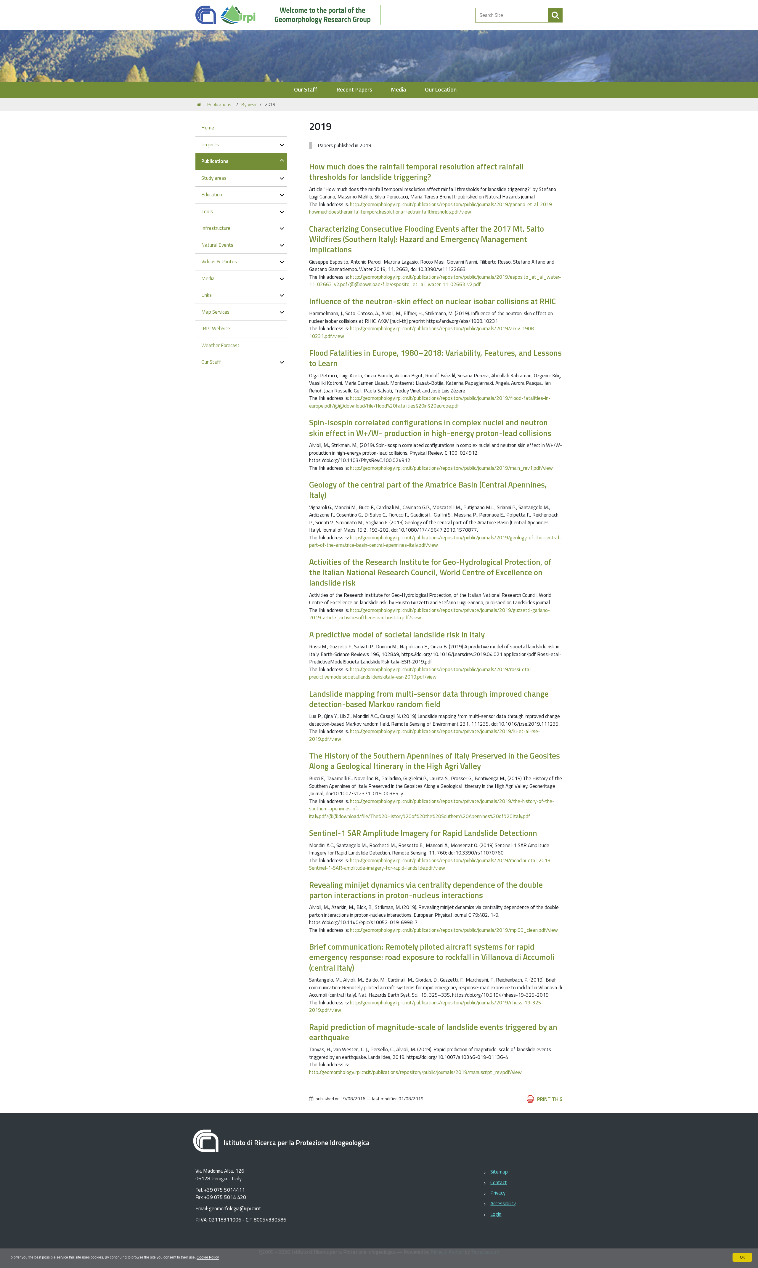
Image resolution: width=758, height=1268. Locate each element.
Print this (550, 1099)
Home (207, 128)
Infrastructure (215, 228)
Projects (210, 144)
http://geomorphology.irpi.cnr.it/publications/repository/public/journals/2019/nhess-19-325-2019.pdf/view (426, 1006)
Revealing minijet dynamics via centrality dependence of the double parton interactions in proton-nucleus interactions (426, 890)
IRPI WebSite (215, 328)
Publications (219, 104)
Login (495, 1214)
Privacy (497, 1193)
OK (742, 1257)
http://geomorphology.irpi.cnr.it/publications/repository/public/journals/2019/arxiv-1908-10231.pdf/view (422, 332)
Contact (498, 1182)
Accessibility (503, 1203)
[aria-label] (555, 15)
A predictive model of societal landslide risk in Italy (397, 634)
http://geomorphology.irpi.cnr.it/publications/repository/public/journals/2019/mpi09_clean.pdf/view (454, 930)
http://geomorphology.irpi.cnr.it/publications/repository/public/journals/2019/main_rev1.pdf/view (451, 468)
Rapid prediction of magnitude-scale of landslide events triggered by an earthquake (433, 1032)
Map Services (215, 312)
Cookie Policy (208, 1257)
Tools (207, 211)
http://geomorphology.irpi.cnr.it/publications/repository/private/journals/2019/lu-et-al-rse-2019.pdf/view (424, 735)
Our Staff (305, 89)
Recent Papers (354, 89)
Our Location (441, 89)
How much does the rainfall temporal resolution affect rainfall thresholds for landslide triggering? (416, 171)
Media (398, 89)
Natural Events (217, 245)
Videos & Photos (219, 261)
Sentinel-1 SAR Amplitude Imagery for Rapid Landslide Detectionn (423, 833)
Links (206, 295)
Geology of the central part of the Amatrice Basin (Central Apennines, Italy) (428, 489)
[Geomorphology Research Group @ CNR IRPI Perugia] (291, 15)
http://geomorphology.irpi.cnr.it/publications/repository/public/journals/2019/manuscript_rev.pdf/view (415, 1072)
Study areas (214, 178)
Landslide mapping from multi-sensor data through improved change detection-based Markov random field (429, 698)
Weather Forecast (220, 345)
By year (249, 104)
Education (211, 194)
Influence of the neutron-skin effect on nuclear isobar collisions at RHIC (432, 301)
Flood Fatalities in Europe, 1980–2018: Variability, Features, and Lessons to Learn (435, 358)
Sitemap (499, 1172)
